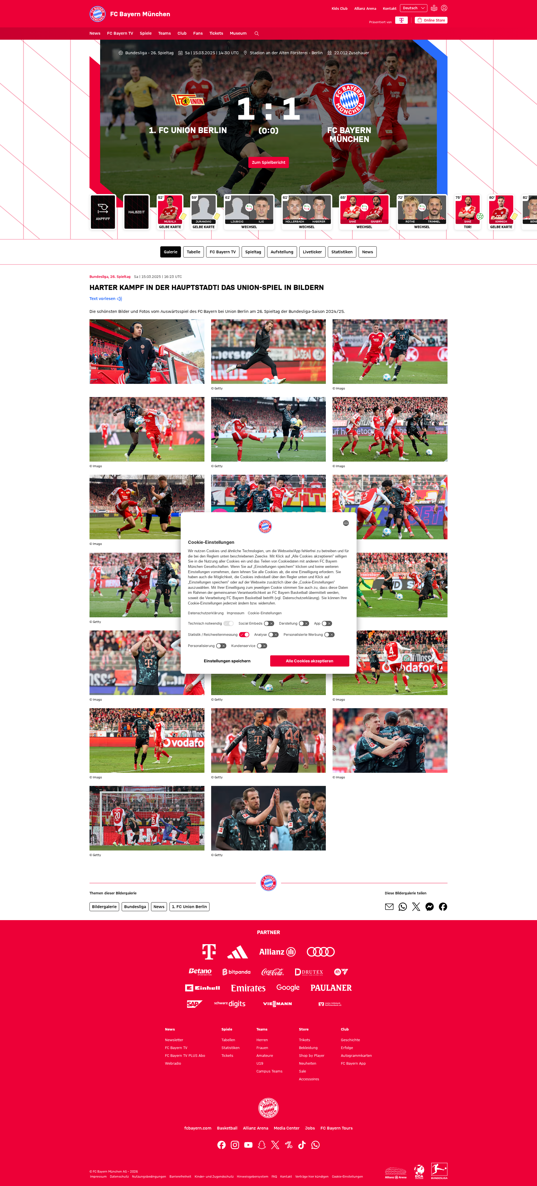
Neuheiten (307, 1063)
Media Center (287, 1128)
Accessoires (309, 1079)
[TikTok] (302, 1144)
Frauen (262, 1048)
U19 (259, 1063)
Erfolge (347, 1048)
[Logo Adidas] (237, 952)
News (95, 33)
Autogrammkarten (356, 1055)
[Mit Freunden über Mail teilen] (389, 906)
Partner (268, 932)
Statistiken (231, 1048)
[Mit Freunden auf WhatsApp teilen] (402, 906)
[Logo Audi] (321, 952)
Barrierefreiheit (180, 1176)
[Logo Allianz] (277, 952)
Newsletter (174, 1040)
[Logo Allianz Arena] (395, 1173)
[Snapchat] (261, 1144)
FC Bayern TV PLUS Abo (185, 1055)
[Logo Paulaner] (331, 988)
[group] (268, 214)
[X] (275, 1144)
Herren (262, 1040)
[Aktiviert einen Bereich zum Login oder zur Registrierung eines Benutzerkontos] (444, 8)
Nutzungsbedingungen (149, 1176)
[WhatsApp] (315, 1144)
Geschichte (350, 1040)
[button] (147, 351)
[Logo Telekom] (209, 952)
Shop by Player (311, 1055)
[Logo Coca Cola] (273, 971)
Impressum (98, 1176)
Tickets (216, 33)
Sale (302, 1071)
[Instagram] (234, 1144)
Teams (164, 33)
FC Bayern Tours (337, 1128)
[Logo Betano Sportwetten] (200, 971)
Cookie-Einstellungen (347, 1176)
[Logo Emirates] (248, 987)
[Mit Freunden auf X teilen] (416, 906)
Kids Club (340, 8)
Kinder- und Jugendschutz (214, 1176)
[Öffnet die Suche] (256, 33)
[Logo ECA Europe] (419, 1172)
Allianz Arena (365, 8)
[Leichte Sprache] (434, 8)
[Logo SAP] (195, 1004)
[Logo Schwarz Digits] (230, 1004)
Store (303, 1029)
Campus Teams (269, 1071)
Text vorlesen (103, 298)
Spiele (146, 33)
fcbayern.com (197, 1128)
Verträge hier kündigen (312, 1176)
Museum (238, 33)
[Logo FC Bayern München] (268, 1108)
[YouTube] (248, 1144)
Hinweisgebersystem (252, 1176)
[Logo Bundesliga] (439, 1171)
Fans (198, 33)
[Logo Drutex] (309, 971)
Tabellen (228, 1040)
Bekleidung (308, 1048)
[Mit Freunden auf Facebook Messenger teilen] (429, 906)
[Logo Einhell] (202, 987)
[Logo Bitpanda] (236, 971)
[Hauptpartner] (401, 20)
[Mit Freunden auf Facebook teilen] (443, 906)
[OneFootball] (288, 1144)
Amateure (264, 1055)
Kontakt (390, 8)
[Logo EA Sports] (341, 971)
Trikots (304, 1040)
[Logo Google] (288, 987)
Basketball (227, 1128)
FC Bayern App (353, 1063)
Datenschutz (119, 1176)
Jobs (310, 1128)
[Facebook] (221, 1144)
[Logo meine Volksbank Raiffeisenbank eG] (329, 1004)
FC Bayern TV (120, 33)
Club (182, 33)
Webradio (173, 1063)
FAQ (274, 1176)
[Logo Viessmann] (277, 1004)
